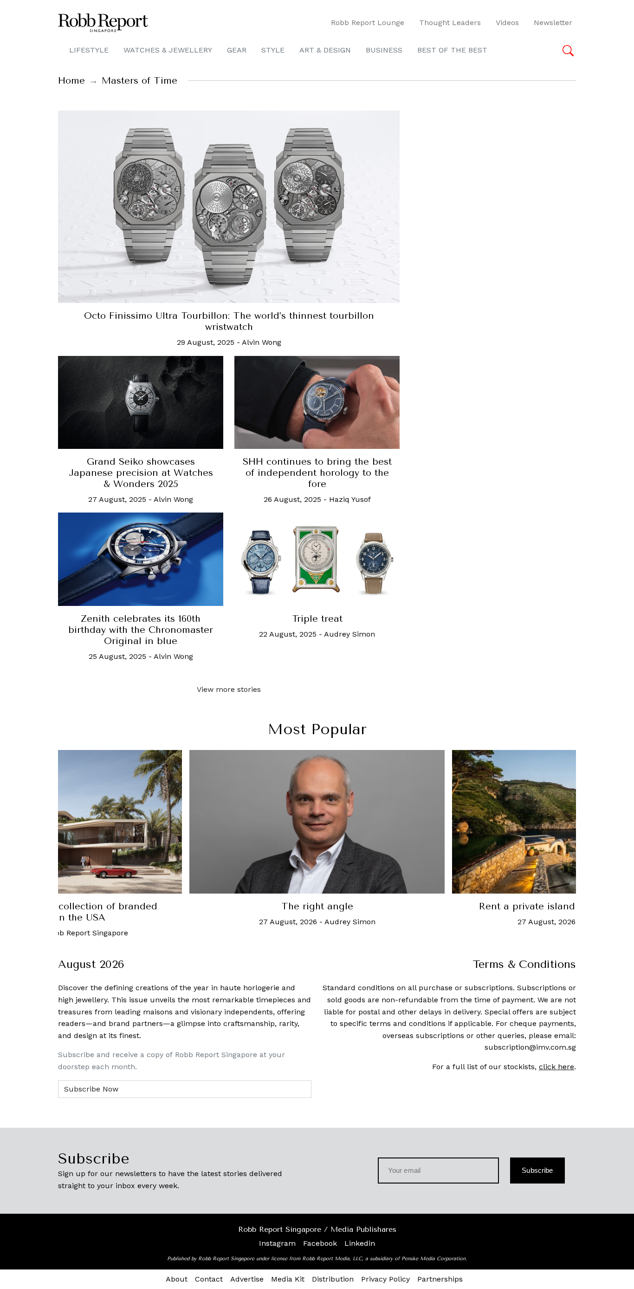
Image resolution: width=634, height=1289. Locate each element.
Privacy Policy (385, 1279)
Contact (209, 1279)
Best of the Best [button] (452, 50)
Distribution (333, 1279)
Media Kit (287, 1279)
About (177, 1279)
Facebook (320, 1243)
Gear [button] (236, 50)
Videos (507, 22)
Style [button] (273, 50)
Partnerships (440, 1279)
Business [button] (384, 50)
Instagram (277, 1243)
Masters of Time (139, 80)
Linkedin (359, 1243)
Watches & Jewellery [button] (167, 50)
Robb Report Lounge (367, 22)
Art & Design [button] (325, 50)
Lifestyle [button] (89, 50)
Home (71, 80)
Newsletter (553, 22)
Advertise (247, 1279)
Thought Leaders (450, 22)
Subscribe (537, 1170)
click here (556, 1066)
